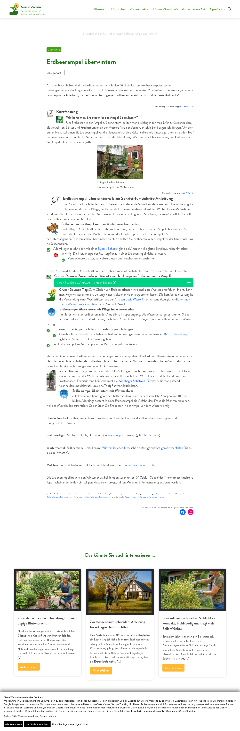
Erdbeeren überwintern (75, 493)
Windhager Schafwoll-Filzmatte (138, 380)
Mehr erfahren (28, 667)
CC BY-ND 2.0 (186, 106)
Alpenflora (215, 9)
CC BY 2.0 (188, 193)
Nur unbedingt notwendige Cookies (70, 724)
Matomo (53, 716)
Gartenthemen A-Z (194, 9)
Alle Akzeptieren (13, 724)
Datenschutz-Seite (92, 704)
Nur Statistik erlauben (37, 724)
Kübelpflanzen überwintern (97, 496)
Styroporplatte (116, 435)
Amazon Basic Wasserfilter (131, 299)
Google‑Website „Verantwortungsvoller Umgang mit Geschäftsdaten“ (161, 711)
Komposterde (79, 334)
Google (43, 716)
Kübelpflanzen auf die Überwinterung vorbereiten (144, 496)
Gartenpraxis (138, 9)
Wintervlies (109, 447)
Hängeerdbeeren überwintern (160, 493)
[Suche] (230, 9)
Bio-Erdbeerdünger (176, 334)
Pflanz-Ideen (118, 9)
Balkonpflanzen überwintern (58, 496)
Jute (126, 447)
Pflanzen (98, 9)
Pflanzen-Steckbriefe (165, 9)
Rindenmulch (130, 465)
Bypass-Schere (107, 248)
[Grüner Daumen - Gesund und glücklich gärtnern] (28, 9)
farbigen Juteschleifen (169, 447)
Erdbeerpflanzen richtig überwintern (117, 493)
